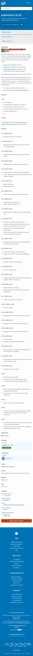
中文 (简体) (22, 644)
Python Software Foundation (22, 623)
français (16, 643)
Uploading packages (16, 544)
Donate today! (16, 618)
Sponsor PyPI (16, 583)
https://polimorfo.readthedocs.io (20, 90)
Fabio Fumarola (9, 466)
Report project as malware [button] (16, 521)
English (5, 509)
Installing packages (16, 542)
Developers (6, 500)
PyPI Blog (15, 559)
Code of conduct (16, 598)
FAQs (16, 550)
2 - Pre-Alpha (7, 495)
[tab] (16, 32)
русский (11, 646)
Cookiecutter (20, 122)
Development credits (16, 585)
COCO (5, 65)
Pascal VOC (6, 67)
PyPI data (4, 442)
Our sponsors (16, 568)
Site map (16, 627)
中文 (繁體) (28, 644)
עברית (15, 646)
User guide (16, 546)
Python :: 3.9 (7, 516)
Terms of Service (16, 594)
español (11, 643)
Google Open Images (9, 69)
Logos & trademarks (16, 565)
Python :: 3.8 (7, 514)
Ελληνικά (12, 644)
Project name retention (16, 548)
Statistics (16, 563)
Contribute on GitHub (15, 579)
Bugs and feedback (16, 577)
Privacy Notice (16, 600)
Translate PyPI (16, 581)
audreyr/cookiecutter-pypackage (9, 124)
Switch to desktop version (16, 635)
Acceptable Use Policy (15, 602)
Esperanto (20, 646)
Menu (27, 3)
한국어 (24, 646)
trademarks (10, 623)
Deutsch (17, 644)
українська (6, 644)
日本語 (20, 643)
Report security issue (16, 596)
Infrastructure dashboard (16, 561)
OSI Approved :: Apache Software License (14, 505)
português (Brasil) (27, 643)
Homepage (6, 436)
